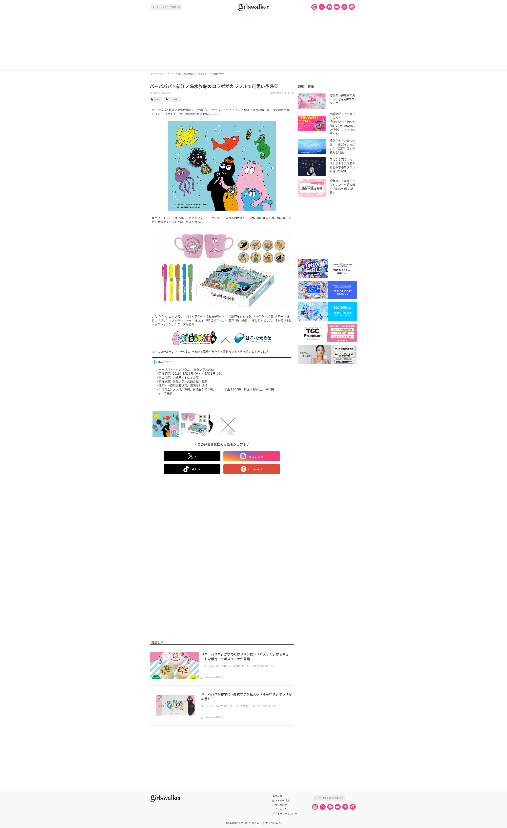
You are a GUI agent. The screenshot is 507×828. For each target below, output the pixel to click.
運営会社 (277, 796)
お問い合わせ (279, 805)
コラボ (157, 99)
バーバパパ (174, 99)
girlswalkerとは (281, 800)
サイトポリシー (281, 809)
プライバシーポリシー (284, 813)
